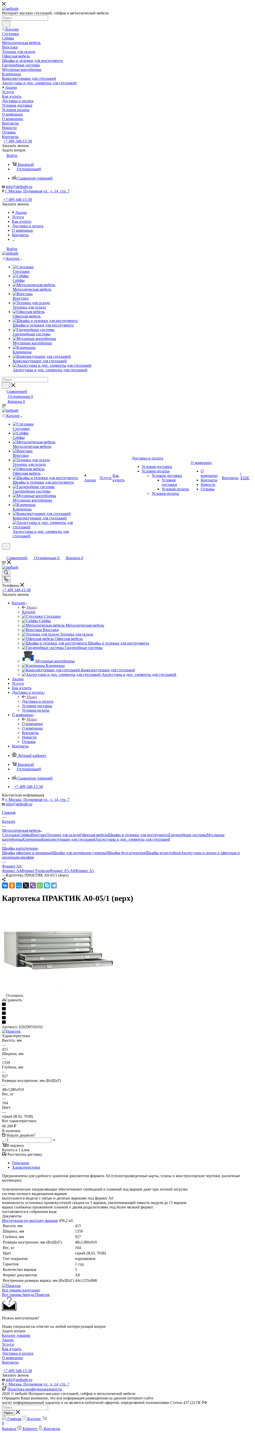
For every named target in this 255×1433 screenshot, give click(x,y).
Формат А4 (11, 871)
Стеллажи (10, 835)
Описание (20, 1163)
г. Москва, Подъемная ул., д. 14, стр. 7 (37, 191)
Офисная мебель (94, 835)
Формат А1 (84, 871)
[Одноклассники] (12, 885)
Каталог (29, 612)
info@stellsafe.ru (19, 187)
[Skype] (47, 885)
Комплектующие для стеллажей (68, 839)
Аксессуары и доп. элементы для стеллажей (132, 839)
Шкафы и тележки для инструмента (138, 835)
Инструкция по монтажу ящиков (30, 1220)
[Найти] (6, 24)
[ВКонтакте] (5, 885)
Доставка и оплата (37, 701)
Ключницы (31, 839)
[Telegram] (54, 885)
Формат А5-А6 (62, 871)
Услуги (8, 1344)
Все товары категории (21, 1290)
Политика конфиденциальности (34, 1389)
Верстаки (39, 835)
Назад (32, 607)
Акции (8, 1340)
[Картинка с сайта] (58, 991)
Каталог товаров (16, 1335)
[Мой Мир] (19, 885)
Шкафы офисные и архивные (27, 853)
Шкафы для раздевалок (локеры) (79, 853)
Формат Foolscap (35, 871)
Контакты (10, 1362)
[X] (26, 885)
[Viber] (33, 885)
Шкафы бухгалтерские (126, 853)
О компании (32, 724)
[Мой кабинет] (4, 553)
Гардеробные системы (188, 835)
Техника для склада (63, 835)
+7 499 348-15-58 (17, 141)
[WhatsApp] (40, 885)
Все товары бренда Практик (26, 1295)
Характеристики (26, 1167)
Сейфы (25, 835)
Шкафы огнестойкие (163, 853)
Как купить (11, 1349)
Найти (8, 1413)
